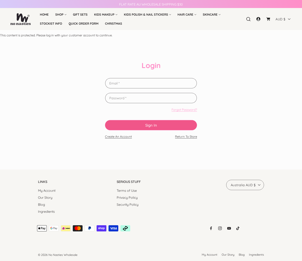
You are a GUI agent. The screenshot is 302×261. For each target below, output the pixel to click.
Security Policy (127, 204)
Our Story (45, 197)
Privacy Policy (127, 197)
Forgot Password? (184, 110)
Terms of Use (127, 190)
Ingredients (46, 211)
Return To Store (186, 137)
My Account (46, 190)
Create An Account (118, 137)
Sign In (151, 125)
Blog (41, 204)
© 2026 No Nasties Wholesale (57, 255)
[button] (61, 14)
